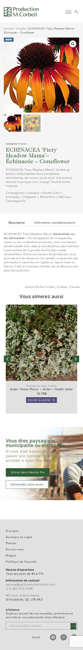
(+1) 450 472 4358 (19, 588)
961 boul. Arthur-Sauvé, (23, 595)
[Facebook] (53, 637)
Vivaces (21, 28)
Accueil (8, 28)
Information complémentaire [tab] (54, 223)
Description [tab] (16, 223)
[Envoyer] (73, 626)
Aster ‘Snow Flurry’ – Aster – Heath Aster (41, 389)
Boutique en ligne (37, 385)
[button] (68, 11)
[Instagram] (63, 637)
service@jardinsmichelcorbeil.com (30, 584)
